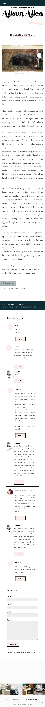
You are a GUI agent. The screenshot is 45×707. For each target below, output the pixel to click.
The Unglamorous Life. (23, 34)
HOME (5, 3)
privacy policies (18, 702)
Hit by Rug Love (17, 304)
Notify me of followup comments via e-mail (21, 652)
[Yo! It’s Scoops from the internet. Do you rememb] (5, 689)
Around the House (11, 288)
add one (20, 318)
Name (10, 596)
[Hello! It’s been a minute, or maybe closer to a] (17, 689)
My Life (22, 288)
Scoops (17, 371)
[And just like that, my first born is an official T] (28, 689)
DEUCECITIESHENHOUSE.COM (14, 699)
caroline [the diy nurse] (26, 491)
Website (9, 612)
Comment (10, 620)
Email (9, 604)
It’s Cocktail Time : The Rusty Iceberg (24, 307)
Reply (20, 339)
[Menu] (42, 3)
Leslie (16, 347)
